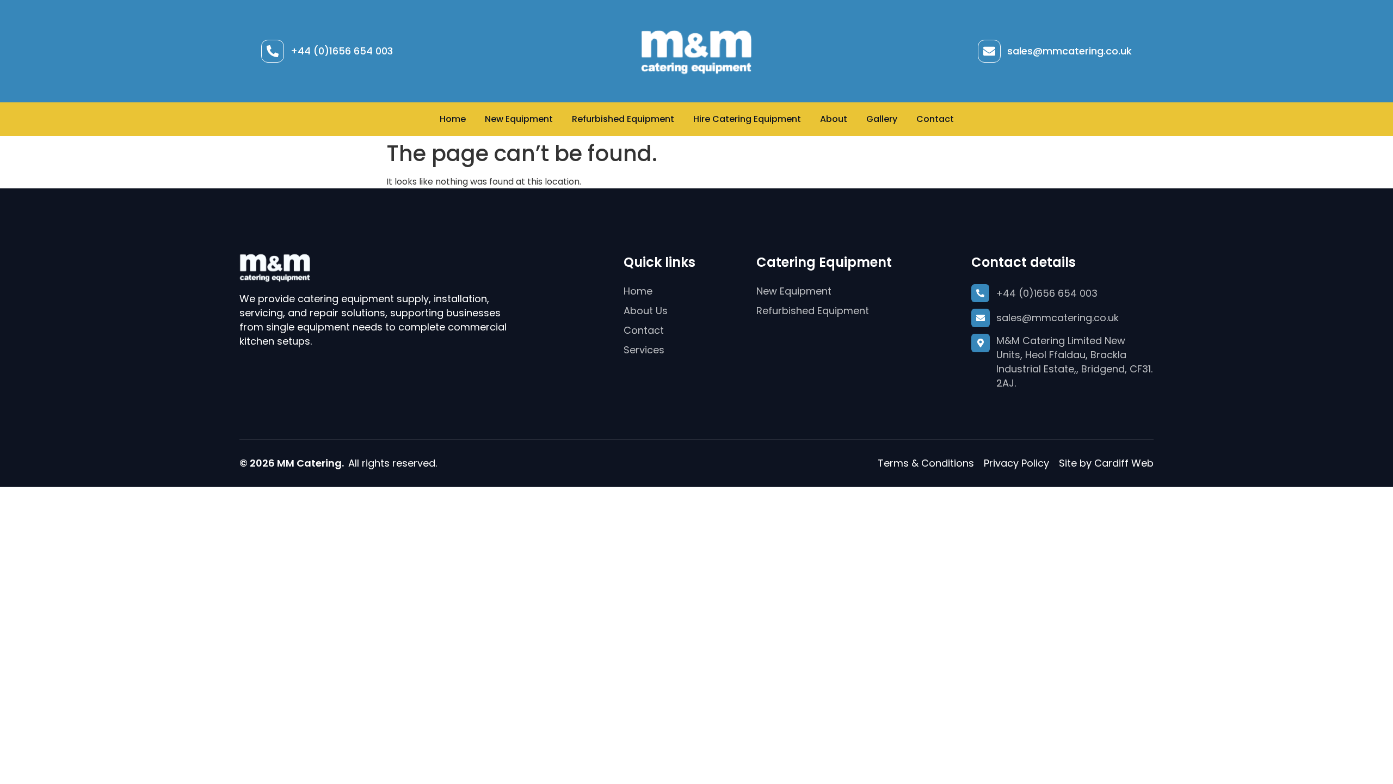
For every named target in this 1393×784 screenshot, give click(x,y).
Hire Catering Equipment (747, 119)
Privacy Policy (1016, 463)
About (833, 119)
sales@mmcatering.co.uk (1069, 51)
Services (644, 350)
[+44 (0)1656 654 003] (272, 51)
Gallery (881, 119)
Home (453, 119)
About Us (646, 310)
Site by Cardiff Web (1106, 463)
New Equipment (519, 119)
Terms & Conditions (926, 463)
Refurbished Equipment (623, 119)
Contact (935, 119)
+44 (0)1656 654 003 (342, 51)
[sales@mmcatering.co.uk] (989, 51)
